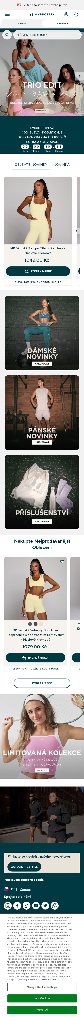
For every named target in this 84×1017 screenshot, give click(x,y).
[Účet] (66, 14)
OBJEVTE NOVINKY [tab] (31, 164)
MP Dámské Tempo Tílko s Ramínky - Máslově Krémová (37, 251)
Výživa (22, 23)
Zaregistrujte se (24, 866)
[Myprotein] (42, 76)
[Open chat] (55, 906)
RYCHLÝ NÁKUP (41, 271)
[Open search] (7, 34)
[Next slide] (79, 76)
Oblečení (62, 23)
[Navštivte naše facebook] (17, 906)
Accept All (42, 1009)
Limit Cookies (42, 998)
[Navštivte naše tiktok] (26, 906)
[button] (30, 624)
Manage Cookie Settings (42, 987)
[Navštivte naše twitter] (45, 906)
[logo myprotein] (42, 14)
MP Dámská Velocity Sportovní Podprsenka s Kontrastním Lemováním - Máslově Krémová (36, 634)
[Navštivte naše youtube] (36, 906)
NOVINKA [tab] (62, 164)
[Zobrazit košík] (76, 14)
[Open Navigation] (7, 14)
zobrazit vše (42, 683)
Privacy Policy (27, 979)
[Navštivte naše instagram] (8, 906)
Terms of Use (48, 979)
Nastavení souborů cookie (24, 879)
